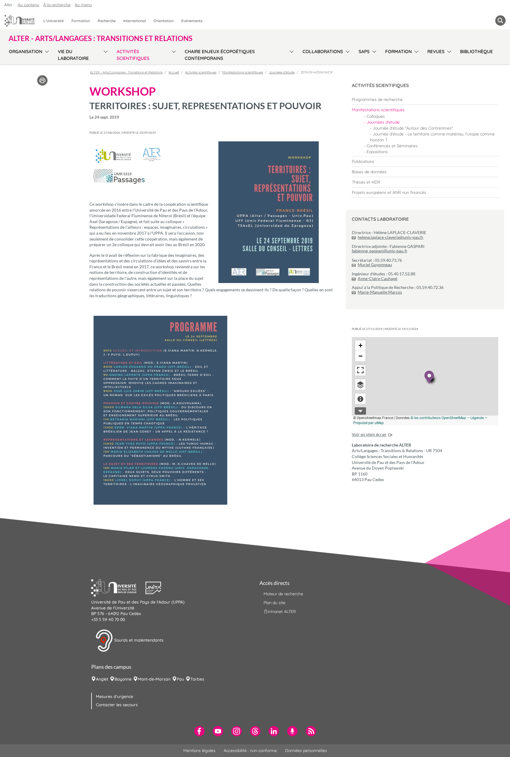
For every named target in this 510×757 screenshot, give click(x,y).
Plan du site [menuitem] (274, 602)
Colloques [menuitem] (376, 116)
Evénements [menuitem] (191, 20)
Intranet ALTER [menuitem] (282, 611)
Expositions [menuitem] (377, 151)
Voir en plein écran (369, 434)
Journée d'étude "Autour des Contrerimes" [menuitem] (413, 128)
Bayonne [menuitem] (123, 679)
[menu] (45, 54)
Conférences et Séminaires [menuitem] (392, 145)
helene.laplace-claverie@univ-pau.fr (391, 237)
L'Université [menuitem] (53, 20)
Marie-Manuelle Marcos (380, 292)
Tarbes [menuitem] (197, 679)
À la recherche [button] (57, 4)
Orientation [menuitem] (163, 20)
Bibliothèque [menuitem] (476, 51)
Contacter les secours (117, 704)
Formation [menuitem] (80, 20)
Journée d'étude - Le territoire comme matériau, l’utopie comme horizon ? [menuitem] (432, 137)
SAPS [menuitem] (364, 51)
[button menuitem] (500, 20)
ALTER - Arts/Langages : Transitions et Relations (126, 72)
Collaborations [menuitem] (323, 51)
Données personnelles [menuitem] (306, 750)
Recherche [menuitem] (107, 20)
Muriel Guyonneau (375, 264)
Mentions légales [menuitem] (199, 750)
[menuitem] (425, 99)
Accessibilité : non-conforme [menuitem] (250, 750)
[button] (118, 587)
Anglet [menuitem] (102, 679)
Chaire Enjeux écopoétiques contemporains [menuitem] (220, 55)
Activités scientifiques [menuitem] (133, 55)
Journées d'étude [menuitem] (383, 122)
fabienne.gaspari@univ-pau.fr (379, 250)
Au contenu (28, 4)
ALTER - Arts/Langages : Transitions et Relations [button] (100, 38)
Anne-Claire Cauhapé (377, 278)
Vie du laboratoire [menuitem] (73, 55)
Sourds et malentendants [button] (138, 640)
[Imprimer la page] (42, 80)
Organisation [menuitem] (25, 51)
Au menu (83, 4)
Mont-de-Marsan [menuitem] (154, 679)
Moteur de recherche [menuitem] (283, 593)
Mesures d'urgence (114, 696)
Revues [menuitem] (435, 51)
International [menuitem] (134, 20)
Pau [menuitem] (180, 679)
